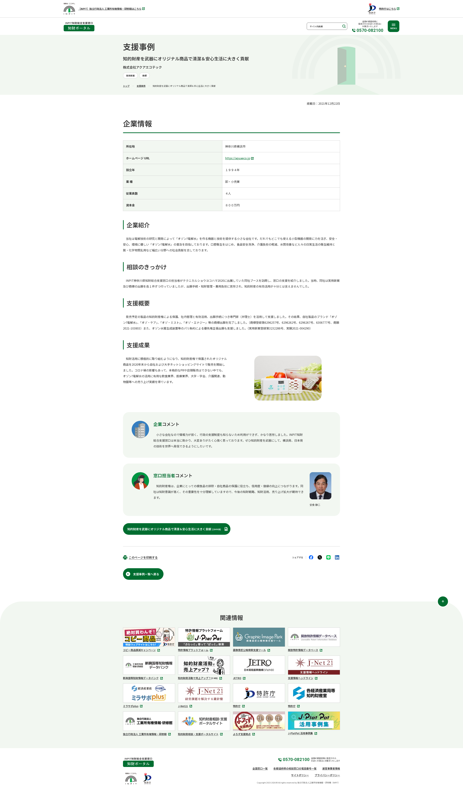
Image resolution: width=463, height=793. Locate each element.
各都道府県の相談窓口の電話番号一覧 (295, 768)
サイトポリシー (300, 775)
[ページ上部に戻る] (443, 601)
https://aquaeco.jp (238, 158)
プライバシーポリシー (327, 775)
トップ (126, 85)
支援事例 (141, 85)
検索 (343, 26)
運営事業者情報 (331, 768)
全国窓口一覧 (260, 768)
